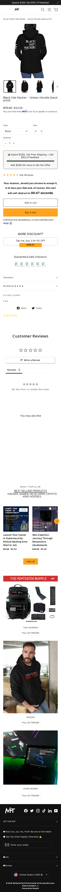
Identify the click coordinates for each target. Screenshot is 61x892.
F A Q (5, 301)
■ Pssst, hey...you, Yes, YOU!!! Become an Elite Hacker (27, 832)
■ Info (6, 857)
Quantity (7, 138)
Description (8, 277)
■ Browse (7, 865)
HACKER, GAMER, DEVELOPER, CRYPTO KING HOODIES (32, 495)
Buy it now (30, 212)
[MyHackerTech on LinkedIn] (50, 811)
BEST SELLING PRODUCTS (30, 491)
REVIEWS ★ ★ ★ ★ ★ (13, 286)
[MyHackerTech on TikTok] (44, 811)
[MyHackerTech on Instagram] (38, 811)
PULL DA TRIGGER (30, 633)
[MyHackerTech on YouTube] (56, 811)
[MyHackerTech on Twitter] (32, 811)
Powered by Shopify (30, 888)
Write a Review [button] (32, 360)
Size (35, 125)
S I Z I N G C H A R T (11, 295)
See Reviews (26, 175)
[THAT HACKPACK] (30, 600)
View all (30, 561)
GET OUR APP (9, 821)
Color (5, 125)
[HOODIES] (30, 677)
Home (5, 19)
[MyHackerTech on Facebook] (26, 811)
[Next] (56, 521)
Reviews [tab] (11, 369)
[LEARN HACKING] (30, 757)
